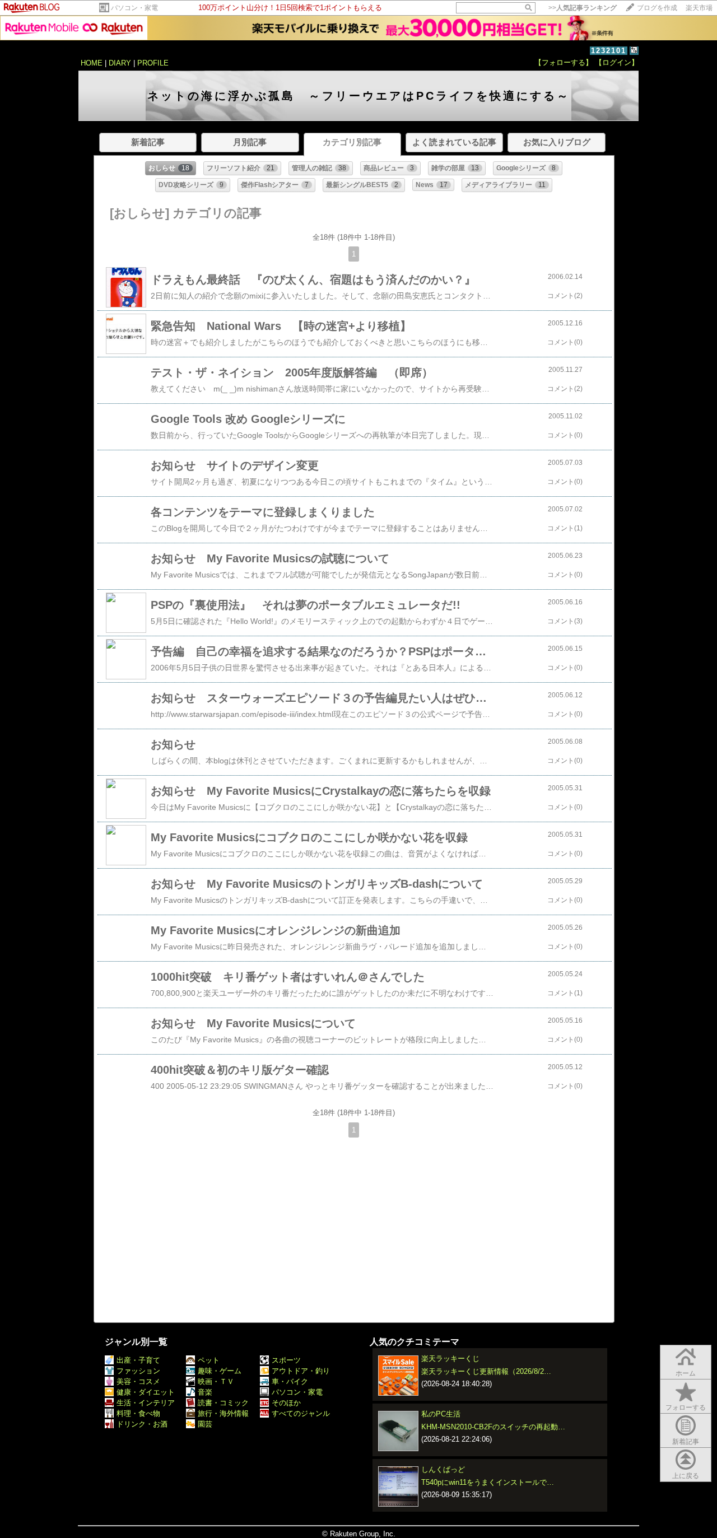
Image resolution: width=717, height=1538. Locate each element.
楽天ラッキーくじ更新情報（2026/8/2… (486, 1371)
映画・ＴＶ (216, 1381)
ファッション (138, 1371)
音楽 (205, 1392)
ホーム (686, 1373)
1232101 (608, 50)
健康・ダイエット (146, 1392)
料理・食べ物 (138, 1413)
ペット (209, 1360)
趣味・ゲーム (219, 1371)
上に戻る (685, 1476)
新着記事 (685, 1442)
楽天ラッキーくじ (450, 1358)
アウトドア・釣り (301, 1371)
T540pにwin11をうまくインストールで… (487, 1482)
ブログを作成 (657, 8)
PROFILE (153, 63)
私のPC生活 (440, 1414)
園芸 (205, 1424)
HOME (92, 63)
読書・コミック (223, 1403)
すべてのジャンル (301, 1413)
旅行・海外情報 (223, 1413)
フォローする (685, 1407)
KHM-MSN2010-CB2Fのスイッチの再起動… (493, 1427)
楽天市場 (699, 8)
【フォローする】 (563, 62)
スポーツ (286, 1360)
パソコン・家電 (134, 8)
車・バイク (290, 1381)
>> (582, 8)
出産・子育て (138, 1360)
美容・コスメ (138, 1381)
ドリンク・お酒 (142, 1424)
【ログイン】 (617, 62)
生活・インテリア (146, 1403)
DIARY (120, 63)
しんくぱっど (443, 1469)
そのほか (286, 1403)
